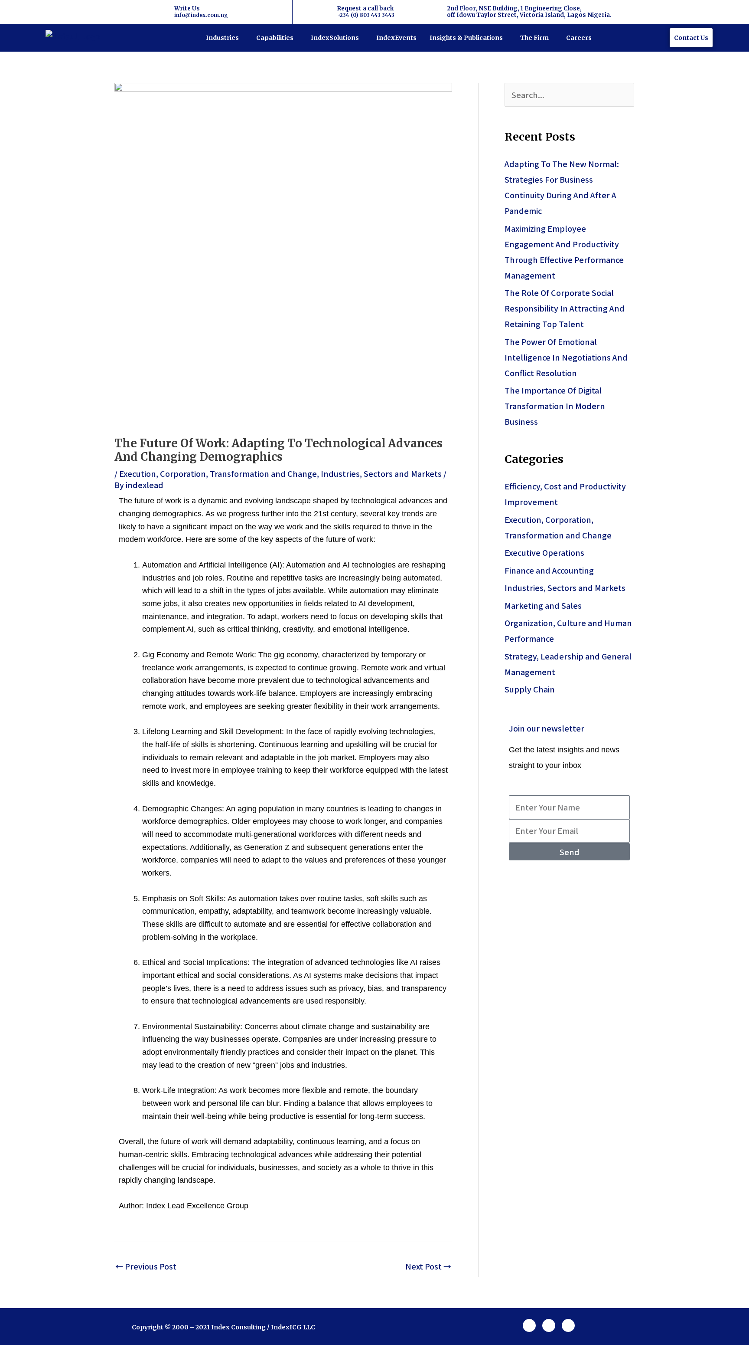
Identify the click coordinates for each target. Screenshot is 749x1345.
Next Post (428, 1266)
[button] (224, 37)
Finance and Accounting (549, 570)
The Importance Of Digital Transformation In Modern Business (555, 405)
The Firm (534, 38)
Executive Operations (544, 552)
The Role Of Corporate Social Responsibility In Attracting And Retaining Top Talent (565, 308)
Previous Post (145, 1266)
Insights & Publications (466, 38)
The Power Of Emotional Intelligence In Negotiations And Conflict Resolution (566, 357)
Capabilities (274, 38)
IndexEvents (396, 38)
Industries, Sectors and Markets (381, 473)
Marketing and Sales (543, 605)
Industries (222, 38)
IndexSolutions (335, 38)
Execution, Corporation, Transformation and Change (218, 473)
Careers (579, 38)
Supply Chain (530, 689)
